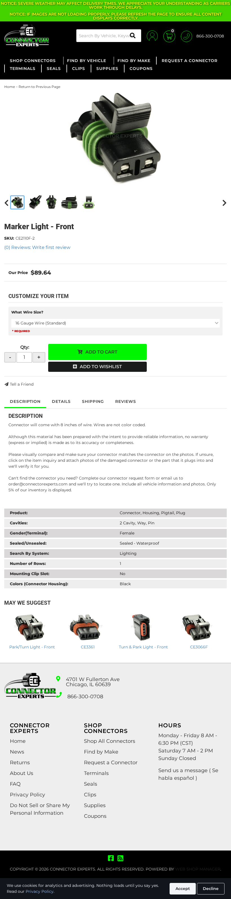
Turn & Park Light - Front (143, 647)
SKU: (9, 238)
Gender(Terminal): (29, 533)
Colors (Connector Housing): (39, 583)
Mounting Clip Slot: (29, 573)
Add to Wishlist (101, 366)
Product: (19, 512)
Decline (211, 888)
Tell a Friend (22, 384)
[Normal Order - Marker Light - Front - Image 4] (69, 202)
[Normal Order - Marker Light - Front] (115, 137)
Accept (183, 888)
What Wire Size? (27, 312)
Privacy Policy (40, 891)
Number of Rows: (28, 563)
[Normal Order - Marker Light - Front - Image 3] (51, 202)
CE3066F (199, 647)
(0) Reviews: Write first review (37, 247)
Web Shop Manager (197, 869)
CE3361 (88, 647)
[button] (108, 35)
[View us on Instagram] (120, 858)
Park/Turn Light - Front (32, 647)
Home (9, 87)
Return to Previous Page (39, 87)
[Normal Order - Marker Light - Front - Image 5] (88, 202)
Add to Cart (101, 352)
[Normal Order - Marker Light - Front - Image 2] (35, 202)
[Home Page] (30, 691)
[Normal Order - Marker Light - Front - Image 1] (17, 202)
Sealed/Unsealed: (28, 543)
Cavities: (19, 522)
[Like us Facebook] (111, 858)
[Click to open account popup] (152, 35)
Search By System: (29, 553)
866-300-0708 (85, 696)
